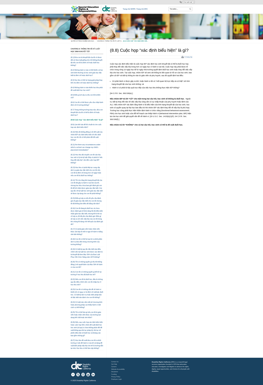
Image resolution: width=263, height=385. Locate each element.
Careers (114, 366)
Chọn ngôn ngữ (187, 2)
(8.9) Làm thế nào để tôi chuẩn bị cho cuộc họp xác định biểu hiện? (86, 126)
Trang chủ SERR (129, 9)
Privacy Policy (115, 376)
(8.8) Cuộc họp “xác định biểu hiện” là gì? (87, 120)
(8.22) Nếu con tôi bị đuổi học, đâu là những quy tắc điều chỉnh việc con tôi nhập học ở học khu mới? (87, 282)
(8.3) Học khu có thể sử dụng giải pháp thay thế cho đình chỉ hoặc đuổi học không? (86, 81)
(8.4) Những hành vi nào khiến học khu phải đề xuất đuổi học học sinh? (87, 89)
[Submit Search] (190, 9)
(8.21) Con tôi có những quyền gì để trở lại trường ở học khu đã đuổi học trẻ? (86, 273)
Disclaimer (114, 371)
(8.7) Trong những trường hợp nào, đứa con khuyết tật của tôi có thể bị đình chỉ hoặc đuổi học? (87, 112)
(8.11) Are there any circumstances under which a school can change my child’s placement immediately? (85, 147)
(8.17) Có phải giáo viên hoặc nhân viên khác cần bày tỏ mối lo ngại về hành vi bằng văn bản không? (87, 231)
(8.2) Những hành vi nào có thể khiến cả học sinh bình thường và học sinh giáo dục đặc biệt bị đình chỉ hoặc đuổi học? (87, 72)
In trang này (188, 57)
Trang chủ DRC (142, 9)
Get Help (114, 364)
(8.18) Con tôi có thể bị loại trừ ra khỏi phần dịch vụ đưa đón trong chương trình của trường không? (86, 241)
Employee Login (116, 379)
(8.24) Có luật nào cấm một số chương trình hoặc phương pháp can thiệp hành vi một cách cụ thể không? (86, 304)
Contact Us (114, 361)
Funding (114, 374)
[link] (109, 11)
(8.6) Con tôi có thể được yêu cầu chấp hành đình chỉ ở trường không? (87, 103)
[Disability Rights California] (81, 366)
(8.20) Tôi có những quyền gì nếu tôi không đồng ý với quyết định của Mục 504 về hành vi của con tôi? (86, 264)
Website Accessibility (118, 369)
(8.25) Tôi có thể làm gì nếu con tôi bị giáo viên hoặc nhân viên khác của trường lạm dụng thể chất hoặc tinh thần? (86, 314)
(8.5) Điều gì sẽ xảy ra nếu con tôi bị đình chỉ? (85, 96)
